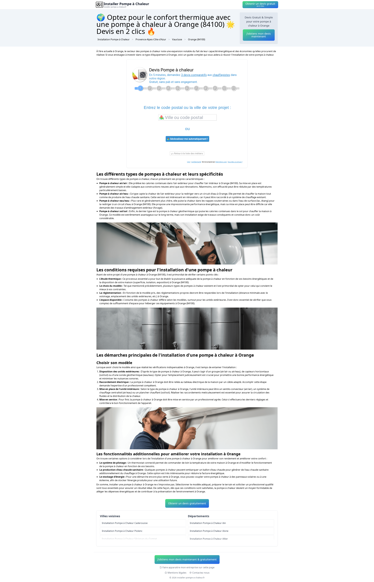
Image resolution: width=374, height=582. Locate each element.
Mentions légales (177, 572)
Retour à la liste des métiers (188, 153)
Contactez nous (200, 572)
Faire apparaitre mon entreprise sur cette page (188, 567)
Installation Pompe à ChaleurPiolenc (122, 531)
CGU (188, 162)
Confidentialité (196, 162)
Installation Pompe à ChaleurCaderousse (125, 523)
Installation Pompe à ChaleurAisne (209, 531)
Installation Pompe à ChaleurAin (208, 523)
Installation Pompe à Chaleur (114, 39)
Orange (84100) (196, 39)
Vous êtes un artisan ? (235, 162)
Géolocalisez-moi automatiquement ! (188, 139)
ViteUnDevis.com (221, 162)
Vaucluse (177, 39)
